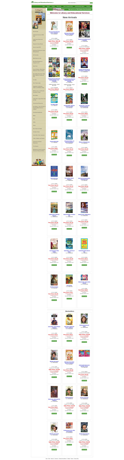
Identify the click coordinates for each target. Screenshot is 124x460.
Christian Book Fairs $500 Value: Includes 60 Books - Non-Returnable (69, 80)
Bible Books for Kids (37, 58)
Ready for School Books (38, 43)
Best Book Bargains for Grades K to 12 (37, 62)
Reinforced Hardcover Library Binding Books (39, 51)
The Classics (35, 146)
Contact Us (56, 458)
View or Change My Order (68, 6)
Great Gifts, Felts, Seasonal (38, 135)
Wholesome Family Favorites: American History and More (39, 150)
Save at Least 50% (37, 47)
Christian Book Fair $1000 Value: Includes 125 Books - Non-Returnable (54, 79)
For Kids (34, 79)
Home (44, 6)
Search (48, 6)
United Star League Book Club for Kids (39, 99)
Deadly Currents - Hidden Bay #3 (84, 214)
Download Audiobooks (37, 112)
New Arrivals (35, 31)
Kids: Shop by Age (36, 83)
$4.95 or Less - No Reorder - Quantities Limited (39, 91)
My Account (59, 6)
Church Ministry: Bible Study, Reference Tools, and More (39, 70)
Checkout (88, 6)
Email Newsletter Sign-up (79, 6)
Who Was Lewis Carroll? (54, 433)
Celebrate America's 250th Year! (38, 35)
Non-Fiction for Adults (37, 128)
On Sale (53, 6)
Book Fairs (35, 66)
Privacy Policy (76, 458)
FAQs (49, 458)
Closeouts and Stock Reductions (37, 142)
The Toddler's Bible (54, 104)
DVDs (34, 122)
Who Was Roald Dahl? (84, 397)
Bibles (34, 115)
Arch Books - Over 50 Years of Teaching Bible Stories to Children (39, 108)
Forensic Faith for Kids (54, 141)
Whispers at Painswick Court (84, 142)
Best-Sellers (35, 95)
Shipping (68, 458)
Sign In (69, 2)
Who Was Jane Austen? (54, 361)
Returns (72, 458)
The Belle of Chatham (54, 286)
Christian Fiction (36, 131)
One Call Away (69, 285)
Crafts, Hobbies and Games (38, 138)
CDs (34, 118)
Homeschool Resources (38, 103)
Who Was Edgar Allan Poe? (84, 433)
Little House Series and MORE (38, 40)
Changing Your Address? (63, 458)
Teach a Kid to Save (54, 178)
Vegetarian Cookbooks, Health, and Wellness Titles (38, 87)
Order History (73, 2)
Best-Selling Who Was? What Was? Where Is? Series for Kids (39, 75)
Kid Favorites (35, 54)
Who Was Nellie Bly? (69, 397)
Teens (34, 125)
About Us (52, 458)
